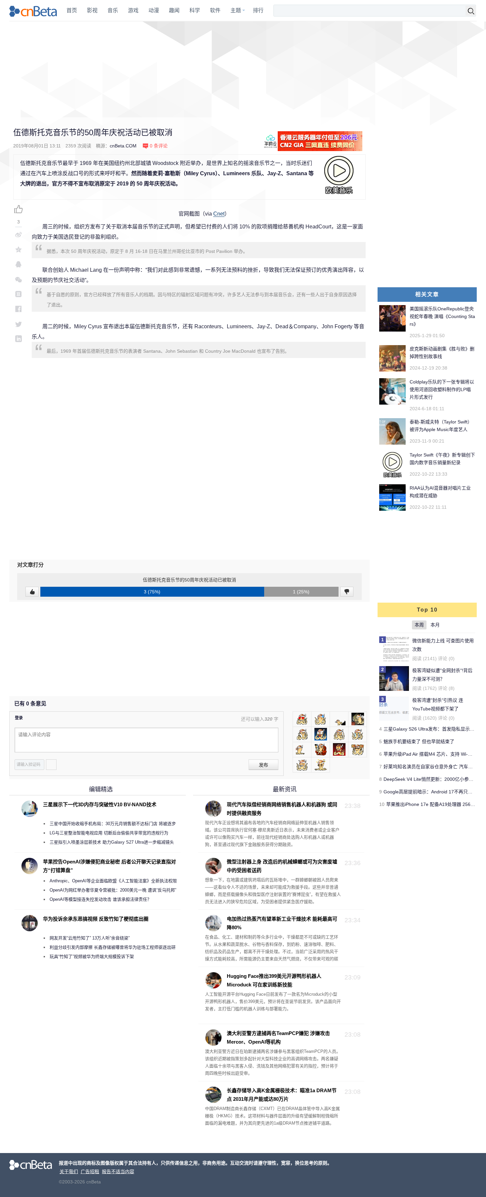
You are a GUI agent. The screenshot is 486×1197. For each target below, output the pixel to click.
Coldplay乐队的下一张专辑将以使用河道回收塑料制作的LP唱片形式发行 (442, 389)
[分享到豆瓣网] (18, 294)
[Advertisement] (243, 69)
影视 (92, 10)
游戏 (133, 10)
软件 (215, 10)
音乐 (112, 10)
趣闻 (174, 10)
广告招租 (90, 1171)
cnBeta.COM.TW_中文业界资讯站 (33, 10)
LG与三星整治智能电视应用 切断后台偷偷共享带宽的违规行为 (109, 832)
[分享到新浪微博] (18, 234)
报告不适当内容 (118, 1171)
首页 (71, 10)
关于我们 (69, 1171)
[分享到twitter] (18, 323)
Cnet (218, 214)
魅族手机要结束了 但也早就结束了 (419, 741)
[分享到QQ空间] (18, 249)
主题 (235, 10)
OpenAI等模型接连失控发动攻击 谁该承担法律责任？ (100, 899)
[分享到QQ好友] (18, 264)
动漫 (153, 10)
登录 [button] (19, 718)
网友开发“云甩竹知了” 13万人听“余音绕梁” (90, 938)
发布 (263, 765)
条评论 (159, 145)
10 (382, 804)
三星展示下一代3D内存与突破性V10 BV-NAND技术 (99, 804)
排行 (258, 10)
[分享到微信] (18, 279)
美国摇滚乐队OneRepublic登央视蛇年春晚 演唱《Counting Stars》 (442, 316)
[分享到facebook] (18, 308)
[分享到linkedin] (18, 338)
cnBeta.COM (123, 145)
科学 (194, 10)
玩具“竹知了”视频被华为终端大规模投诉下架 (92, 956)
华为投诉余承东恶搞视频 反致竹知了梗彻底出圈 (95, 919)
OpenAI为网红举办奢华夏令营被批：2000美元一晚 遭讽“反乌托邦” (113, 890)
